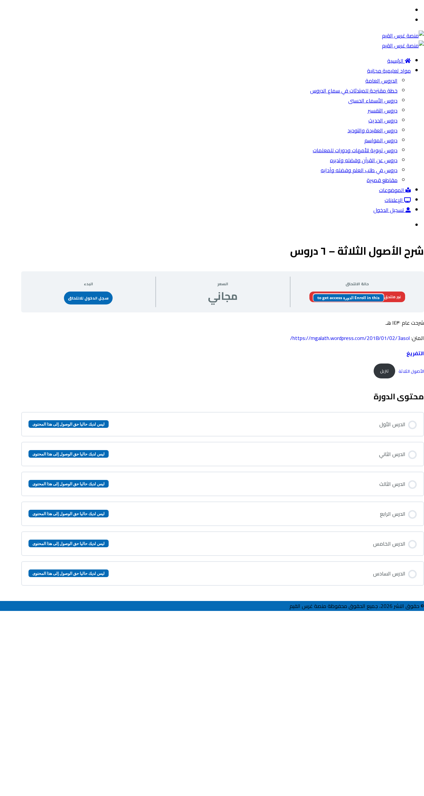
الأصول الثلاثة (411, 371)
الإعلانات (394, 200)
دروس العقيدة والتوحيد (372, 130)
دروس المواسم (381, 140)
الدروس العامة (381, 81)
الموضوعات (392, 190)
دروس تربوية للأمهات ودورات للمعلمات (355, 150)
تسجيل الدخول (389, 210)
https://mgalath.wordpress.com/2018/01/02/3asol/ (350, 338)
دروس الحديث (383, 120)
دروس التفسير (383, 110)
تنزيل (384, 371)
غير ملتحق (392, 297)
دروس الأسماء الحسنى (373, 100)
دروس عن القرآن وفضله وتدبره (364, 160)
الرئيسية (396, 61)
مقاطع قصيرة (382, 180)
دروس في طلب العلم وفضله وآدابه (359, 170)
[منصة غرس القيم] (403, 35)
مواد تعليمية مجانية (389, 71)
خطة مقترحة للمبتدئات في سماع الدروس (354, 91)
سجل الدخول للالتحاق (88, 298)
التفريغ (415, 353)
